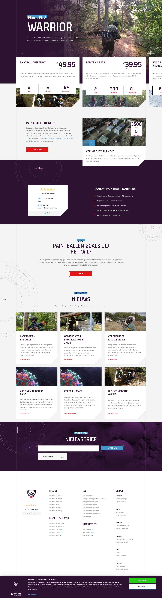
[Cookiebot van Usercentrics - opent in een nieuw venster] (16, 594)
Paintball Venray (54, 508)
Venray (65, 138)
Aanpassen (141, 586)
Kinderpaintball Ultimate (90, 511)
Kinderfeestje (87, 535)
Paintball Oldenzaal (55, 502)
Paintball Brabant (55, 535)
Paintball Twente (55, 529)
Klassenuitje (86, 517)
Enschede (44, 138)
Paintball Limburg (55, 532)
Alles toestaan (142, 580)
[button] (19, 54)
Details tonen (32, 594)
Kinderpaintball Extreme (90, 508)
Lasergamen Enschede (90, 502)
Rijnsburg (31, 141)
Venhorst (59, 138)
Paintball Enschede (55, 496)
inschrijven (112, 448)
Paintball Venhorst (55, 499)
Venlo (71, 138)
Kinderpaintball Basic (89, 505)
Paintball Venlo (54, 505)
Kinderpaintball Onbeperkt (91, 514)
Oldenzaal (52, 138)
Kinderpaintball (87, 496)
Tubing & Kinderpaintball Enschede (94, 499)
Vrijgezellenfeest (88, 532)
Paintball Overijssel (55, 526)
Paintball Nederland (56, 523)
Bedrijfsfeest (86, 529)
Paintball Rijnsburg (55, 511)
